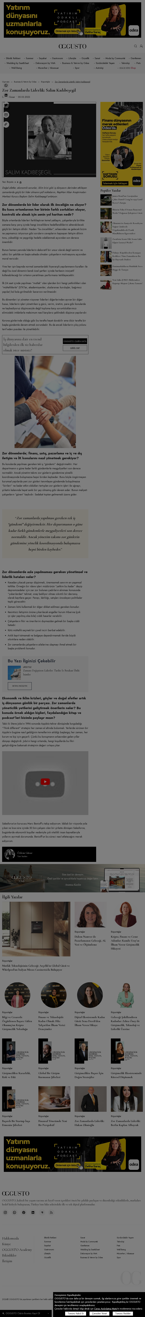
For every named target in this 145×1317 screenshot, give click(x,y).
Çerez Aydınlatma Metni (105, 1308)
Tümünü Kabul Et (76, 1313)
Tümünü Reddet (122, 1313)
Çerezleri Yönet (99, 1313)
